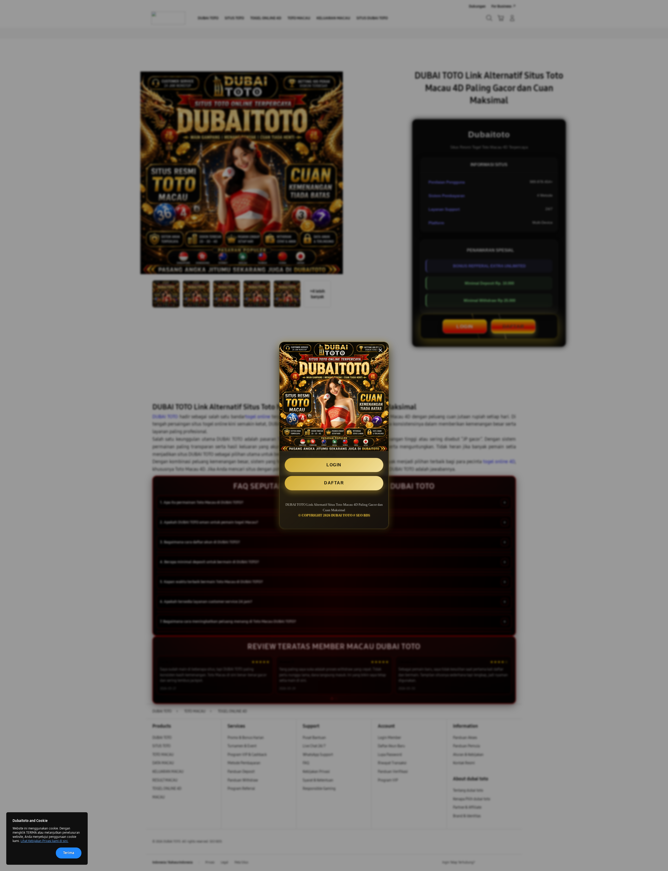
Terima (68, 853)
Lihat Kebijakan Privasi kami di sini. (44, 841)
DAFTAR (334, 483)
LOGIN (334, 465)
